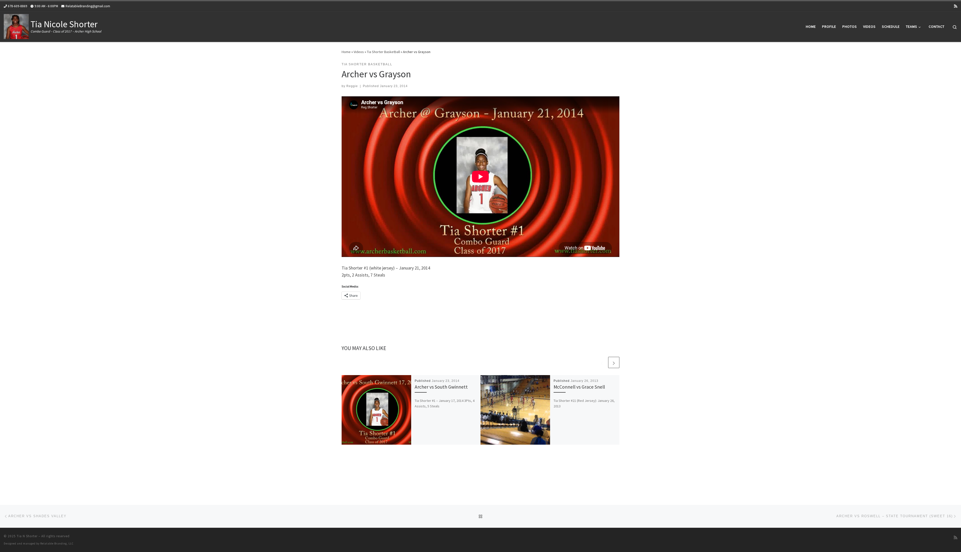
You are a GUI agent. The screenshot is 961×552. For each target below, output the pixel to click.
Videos (359, 52)
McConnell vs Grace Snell (579, 387)
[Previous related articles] (601, 362)
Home (346, 52)
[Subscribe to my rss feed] (955, 6)
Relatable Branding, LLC (57, 543)
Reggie (352, 86)
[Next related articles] (613, 362)
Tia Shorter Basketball (383, 52)
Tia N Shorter (27, 536)
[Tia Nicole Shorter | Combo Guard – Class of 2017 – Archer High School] (16, 25)
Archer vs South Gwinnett (441, 387)
